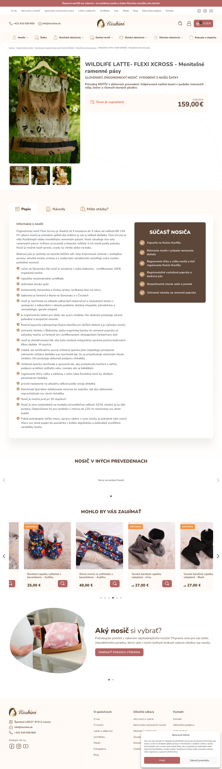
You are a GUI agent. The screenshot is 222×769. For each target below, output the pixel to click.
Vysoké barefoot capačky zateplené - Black (184, 575)
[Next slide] (75, 109)
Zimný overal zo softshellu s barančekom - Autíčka (81, 575)
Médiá (126, 10)
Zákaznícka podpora (151, 10)
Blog (135, 10)
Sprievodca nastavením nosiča (59, 10)
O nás (14, 10)
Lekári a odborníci (86, 10)
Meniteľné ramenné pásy (86, 48)
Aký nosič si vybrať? (30, 10)
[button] (180, 24)
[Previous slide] (13, 109)
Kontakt (169, 10)
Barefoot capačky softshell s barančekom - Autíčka (30, 575)
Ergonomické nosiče (24, 48)
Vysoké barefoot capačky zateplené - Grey (132, 575)
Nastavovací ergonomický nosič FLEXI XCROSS (54, 48)
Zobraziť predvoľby (199, 760)
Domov (12, 48)
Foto (116, 10)
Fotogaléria (100, 749)
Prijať (162, 760)
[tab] (111, 496)
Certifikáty (105, 10)
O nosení (98, 725)
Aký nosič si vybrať (143, 719)
